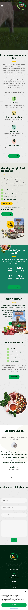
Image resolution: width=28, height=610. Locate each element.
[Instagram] (16, 564)
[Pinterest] (20, 564)
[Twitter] (12, 564)
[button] (26, 591)
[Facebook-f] (7, 564)
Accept (14, 605)
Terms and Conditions (14, 608)
